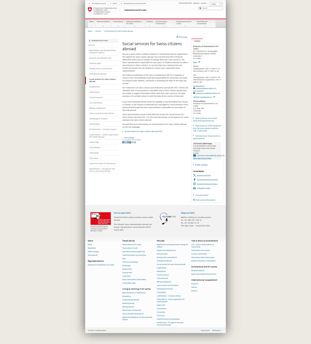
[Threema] (130, 142)
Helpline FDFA (188, 213)
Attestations (161, 271)
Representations (103, 21)
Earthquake (126, 265)
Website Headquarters (202, 97)
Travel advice (118, 21)
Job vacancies (93, 255)
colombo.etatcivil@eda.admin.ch (211, 155)
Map (195, 62)
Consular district (201, 195)
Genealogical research (165, 289)
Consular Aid (127, 273)
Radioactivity (127, 269)
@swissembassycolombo (207, 184)
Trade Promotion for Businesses (168, 319)
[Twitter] (126, 142)
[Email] (135, 142)
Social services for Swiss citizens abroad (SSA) (143, 131)
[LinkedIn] (128, 142)
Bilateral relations (197, 271)
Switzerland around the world (135, 3)
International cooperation (202, 23)
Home (90, 31)
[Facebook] (123, 142)
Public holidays (201, 165)
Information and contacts (200, 250)
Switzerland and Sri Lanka (184, 23)
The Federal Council (99, 3)
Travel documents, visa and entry (134, 255)
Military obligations (164, 282)
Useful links (161, 305)
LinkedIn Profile (203, 188)
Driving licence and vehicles (167, 257)
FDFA (115, 3)
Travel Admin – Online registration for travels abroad (171, 300)
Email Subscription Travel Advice (134, 280)
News (91, 21)
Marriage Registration (202, 158)
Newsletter (92, 248)
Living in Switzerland (199, 254)
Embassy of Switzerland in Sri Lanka (101, 265)
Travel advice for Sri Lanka (131, 245)
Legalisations (161, 268)
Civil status (161, 316)
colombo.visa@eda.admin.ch (208, 93)
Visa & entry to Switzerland (161, 23)
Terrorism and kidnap (130, 262)
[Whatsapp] (133, 142)
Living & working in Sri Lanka (134, 23)
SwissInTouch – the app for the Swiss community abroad (170, 324)
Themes (194, 287)
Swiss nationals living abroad (132, 314)
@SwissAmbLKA (204, 175)
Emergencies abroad (164, 261)
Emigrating (126, 296)
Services (150, 21)
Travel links (126, 276)
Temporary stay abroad (130, 300)
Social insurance (163, 275)
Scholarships (161, 292)
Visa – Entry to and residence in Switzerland (202, 246)
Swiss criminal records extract (167, 285)
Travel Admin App (128, 283)
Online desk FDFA (122, 213)
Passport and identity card (166, 250)
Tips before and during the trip (133, 252)
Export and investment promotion (203, 274)
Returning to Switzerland (131, 310)
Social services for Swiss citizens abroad (171, 264)
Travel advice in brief (129, 248)
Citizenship (161, 312)
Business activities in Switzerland (203, 261)
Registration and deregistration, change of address (172, 246)
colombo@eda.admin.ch (206, 88)
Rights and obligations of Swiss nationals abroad (137, 318)
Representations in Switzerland (133, 293)
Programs (194, 284)
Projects (194, 291)
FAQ (123, 259)
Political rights (162, 254)
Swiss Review (161, 309)
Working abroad (128, 303)
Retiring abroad (128, 307)
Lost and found (162, 278)
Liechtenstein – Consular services (169, 296)
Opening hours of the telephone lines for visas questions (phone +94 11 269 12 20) (207, 128)
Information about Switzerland (202, 257)
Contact (195, 41)
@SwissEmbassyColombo (207, 180)
